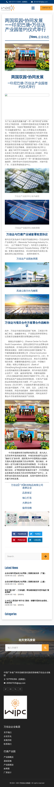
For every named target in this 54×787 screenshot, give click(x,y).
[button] (33, 8)
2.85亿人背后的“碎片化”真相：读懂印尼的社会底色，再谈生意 (27, 601)
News (34, 37)
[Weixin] (15, 689)
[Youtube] (10, 689)
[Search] (45, 556)
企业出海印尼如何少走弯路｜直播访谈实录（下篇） (25, 573)
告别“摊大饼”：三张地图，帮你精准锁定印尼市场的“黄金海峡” (27, 591)
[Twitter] (6, 689)
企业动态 (43, 37)
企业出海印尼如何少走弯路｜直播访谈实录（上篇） (25, 581)
